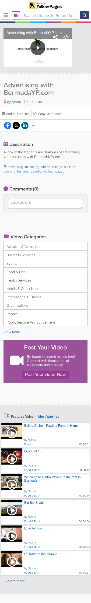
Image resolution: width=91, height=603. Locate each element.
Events (12, 263)
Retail (27, 444)
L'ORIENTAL (32, 451)
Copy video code (50, 113)
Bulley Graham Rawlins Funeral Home (51, 425)
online (45, 166)
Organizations (17, 305)
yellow (48, 171)
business (70, 166)
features (22, 171)
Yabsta (17, 101)
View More (12, 331)
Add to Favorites (17, 113)
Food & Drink (17, 271)
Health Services (19, 280)
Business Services (21, 254)
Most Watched (48, 416)
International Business (24, 297)
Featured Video (22, 416)
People (12, 313)
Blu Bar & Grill (34, 502)
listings (57, 166)
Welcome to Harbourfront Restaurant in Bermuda (52, 479)
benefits (36, 171)
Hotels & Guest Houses (25, 288)
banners (9, 171)
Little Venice (33, 528)
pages (59, 171)
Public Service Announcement (31, 322)
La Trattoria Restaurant (40, 554)
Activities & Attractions (24, 246)
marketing (32, 166)
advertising (15, 166)
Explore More (14, 580)
